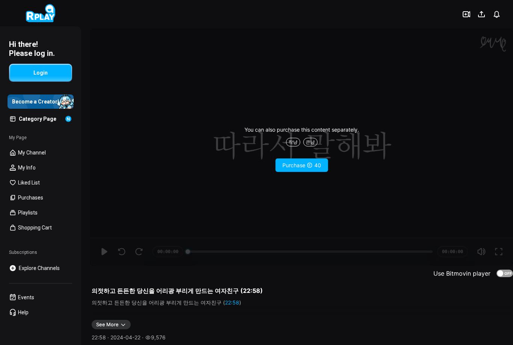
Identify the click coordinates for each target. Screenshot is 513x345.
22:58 (232, 302)
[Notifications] (496, 14)
